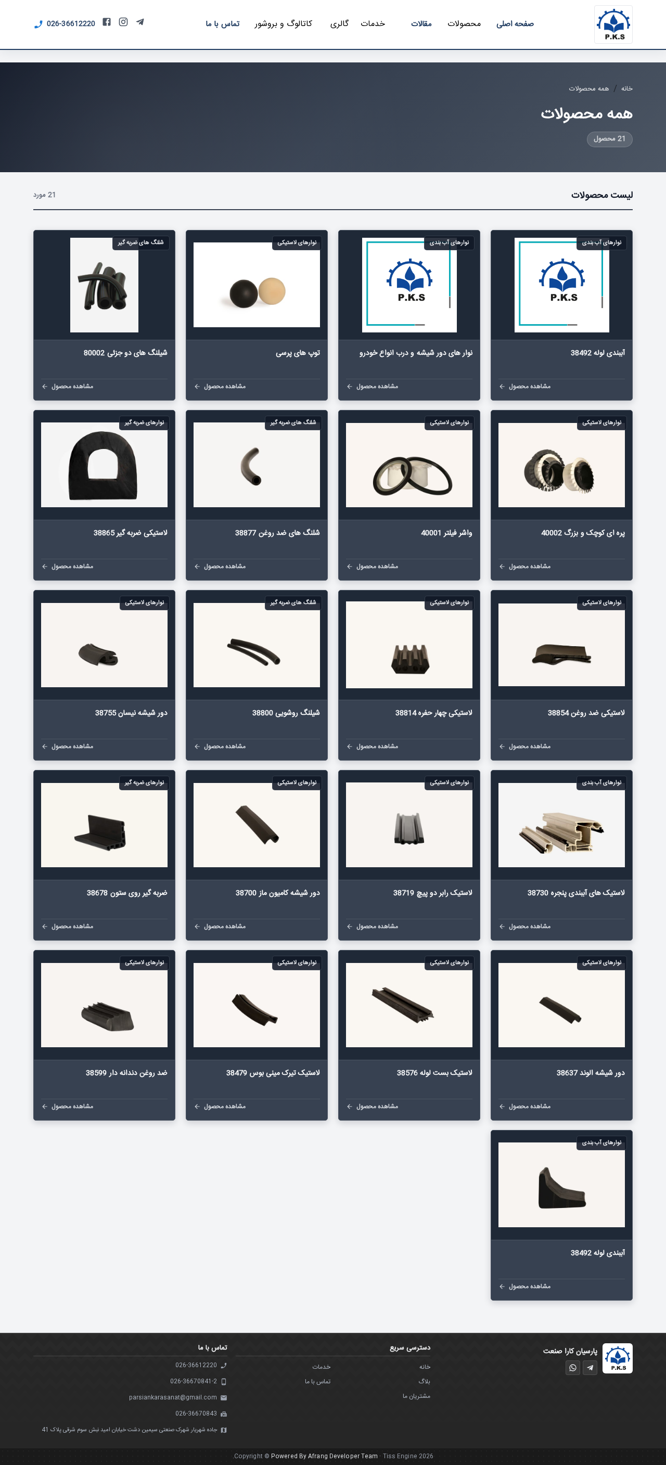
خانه (627, 89)
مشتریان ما (416, 1396)
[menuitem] (222, 25)
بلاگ (424, 1382)
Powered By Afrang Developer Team (324, 1456)
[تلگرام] (590, 1367)
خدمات (321, 1367)
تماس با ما (317, 1382)
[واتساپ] (573, 1367)
